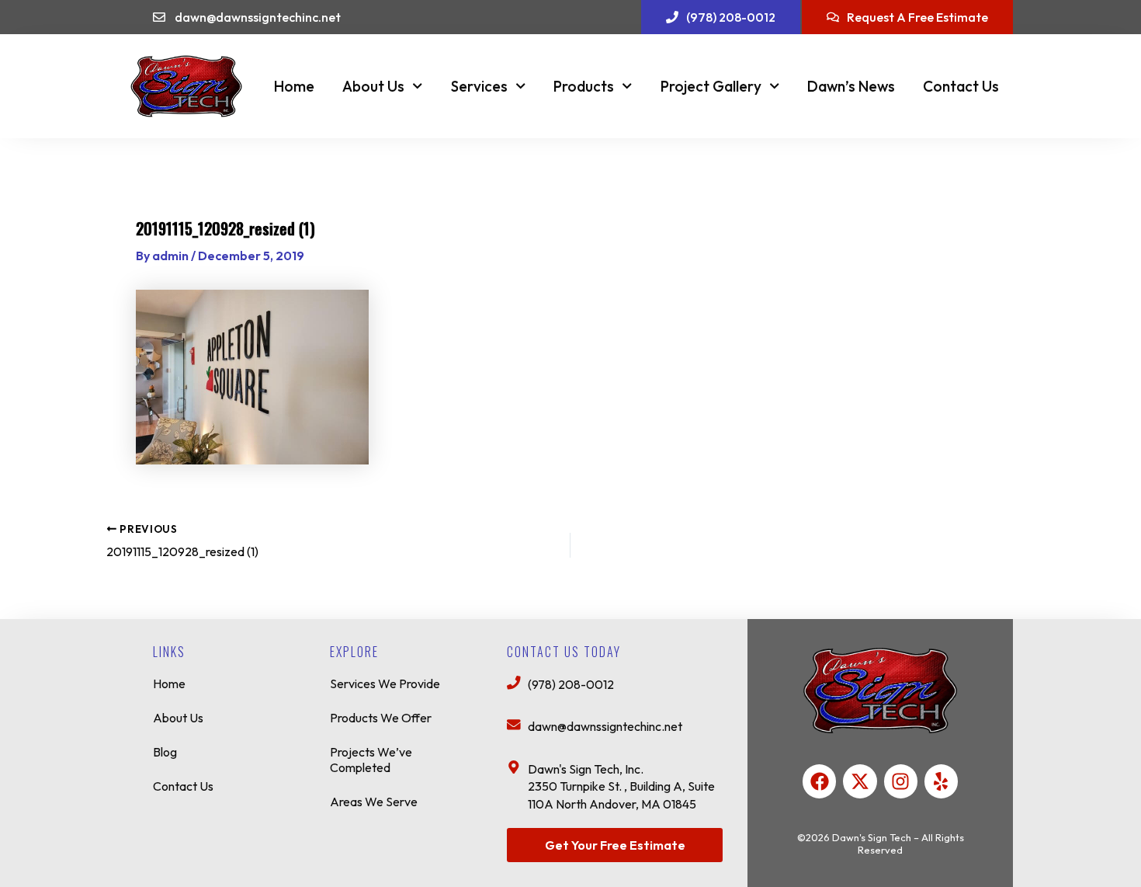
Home (294, 86)
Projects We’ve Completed (371, 759)
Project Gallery (711, 86)
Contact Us (961, 86)
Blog (165, 752)
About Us (373, 86)
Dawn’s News (851, 86)
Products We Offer (381, 717)
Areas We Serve (374, 801)
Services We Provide (385, 683)
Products (583, 86)
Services (479, 86)
